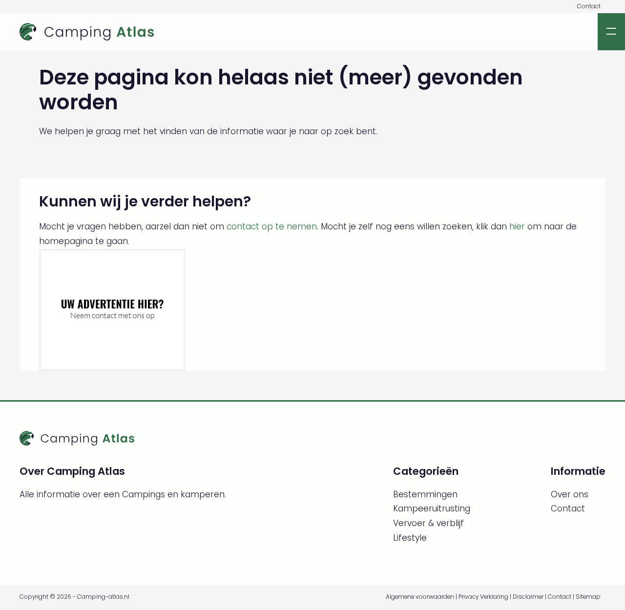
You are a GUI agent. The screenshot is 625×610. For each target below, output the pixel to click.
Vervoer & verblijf (428, 523)
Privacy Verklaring (483, 597)
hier (517, 226)
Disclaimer (528, 597)
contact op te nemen (272, 226)
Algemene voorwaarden (420, 597)
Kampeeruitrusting (431, 508)
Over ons (569, 494)
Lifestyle (410, 538)
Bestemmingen (425, 494)
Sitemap (588, 597)
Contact (589, 6)
